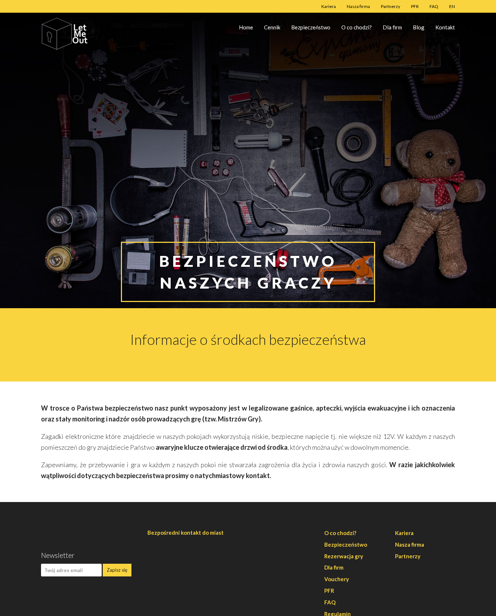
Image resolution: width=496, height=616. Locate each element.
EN (452, 6)
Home (246, 27)
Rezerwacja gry (343, 556)
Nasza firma (358, 6)
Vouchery (336, 579)
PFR (415, 6)
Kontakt (445, 27)
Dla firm (392, 27)
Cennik (272, 27)
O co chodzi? (356, 27)
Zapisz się (117, 570)
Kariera (328, 6)
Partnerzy (390, 6)
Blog (418, 27)
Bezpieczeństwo (310, 27)
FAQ (434, 6)
